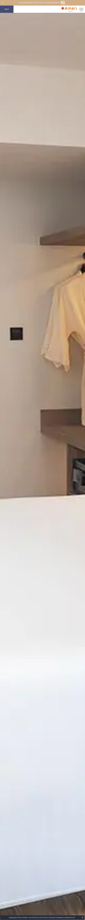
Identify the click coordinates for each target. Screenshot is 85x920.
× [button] (82, 917)
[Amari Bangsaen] (69, 9)
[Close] (2, 2)
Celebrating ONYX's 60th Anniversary (39, 3)
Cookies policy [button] (13, 917)
